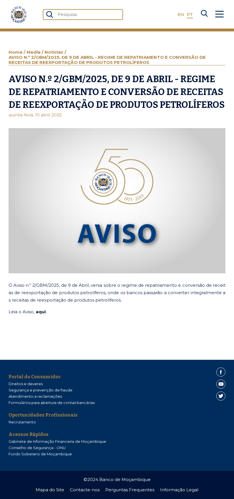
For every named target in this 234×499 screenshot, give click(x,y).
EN (180, 14)
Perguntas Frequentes (129, 489)
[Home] (19, 15)
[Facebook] (220, 372)
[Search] (204, 14)
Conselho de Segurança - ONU (37, 447)
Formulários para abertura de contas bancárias (52, 402)
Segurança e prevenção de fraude (40, 390)
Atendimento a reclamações (35, 396)
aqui (41, 311)
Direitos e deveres (26, 383)
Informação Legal (179, 489)
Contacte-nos (85, 489)
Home (16, 52)
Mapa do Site (50, 489)
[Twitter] (220, 396)
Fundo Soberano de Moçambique (40, 454)
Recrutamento (22, 422)
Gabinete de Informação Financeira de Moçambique (57, 441)
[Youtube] (220, 384)
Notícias (54, 52)
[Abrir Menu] (219, 15)
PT (190, 14)
